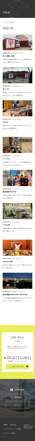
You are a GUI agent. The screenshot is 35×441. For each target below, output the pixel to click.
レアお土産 (6, 225)
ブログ (7, 22)
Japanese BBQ (8, 261)
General (5, 122)
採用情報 (17, 397)
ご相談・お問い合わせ (17, 366)
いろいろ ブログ (16, 119)
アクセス (17, 405)
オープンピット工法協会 (9, 433)
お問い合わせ (13, 424)
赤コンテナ (6, 89)
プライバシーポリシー (8, 429)
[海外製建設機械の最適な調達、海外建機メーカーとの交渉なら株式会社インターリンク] (17, 389)
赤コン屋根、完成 (8, 56)
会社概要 (5, 424)
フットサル (6, 159)
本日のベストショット (18, 53)
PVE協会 (19, 429)
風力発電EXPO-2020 (9, 192)
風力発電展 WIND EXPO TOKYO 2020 (15, 294)
